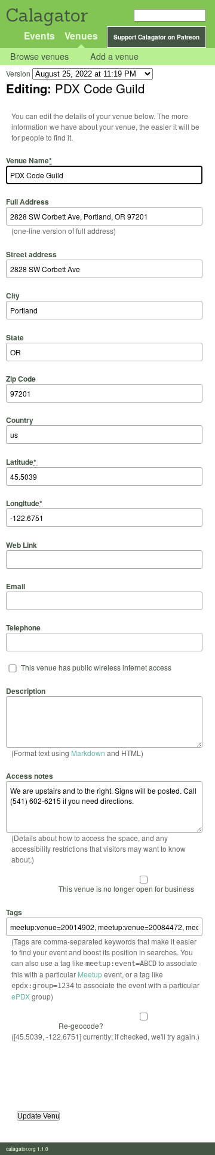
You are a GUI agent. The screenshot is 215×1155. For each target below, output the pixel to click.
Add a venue (114, 56)
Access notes (29, 775)
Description (25, 690)
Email (15, 586)
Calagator (46, 15)
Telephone (23, 627)
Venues (81, 35)
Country (19, 420)
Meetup (90, 974)
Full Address (27, 201)
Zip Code (21, 378)
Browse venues (39, 56)
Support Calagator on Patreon (156, 37)
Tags (14, 912)
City (13, 295)
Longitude (24, 503)
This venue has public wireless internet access (96, 667)
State (15, 337)
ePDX (20, 996)
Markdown (88, 753)
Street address (31, 254)
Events (39, 35)
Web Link (21, 545)
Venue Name (29, 160)
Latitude (21, 461)
